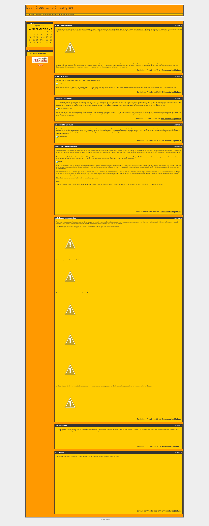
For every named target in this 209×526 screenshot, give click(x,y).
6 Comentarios (168, 419)
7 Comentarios (168, 70)
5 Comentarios (168, 141)
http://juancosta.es (62, 133)
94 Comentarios (167, 212)
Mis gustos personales (38, 53)
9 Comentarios (168, 92)
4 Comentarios (168, 446)
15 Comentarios (167, 119)
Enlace (178, 70)
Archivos (31, 23)
